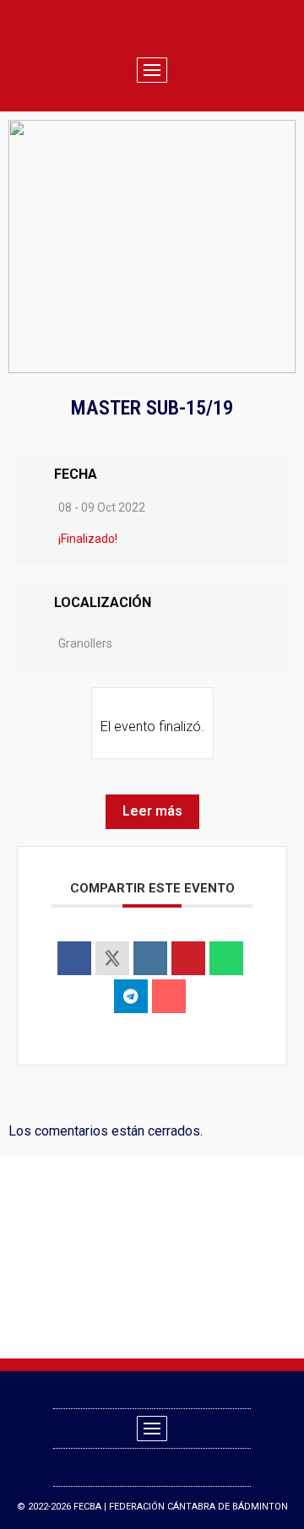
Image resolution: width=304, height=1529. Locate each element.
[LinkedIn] (150, 958)
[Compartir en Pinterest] (188, 958)
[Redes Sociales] (112, 958)
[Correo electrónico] (169, 996)
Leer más (152, 811)
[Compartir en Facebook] (74, 958)
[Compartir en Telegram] (131, 996)
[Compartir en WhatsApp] (226, 958)
